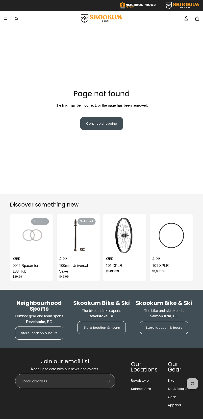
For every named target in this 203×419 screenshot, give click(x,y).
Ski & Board (177, 388)
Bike (171, 380)
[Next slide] (138, 235)
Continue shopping (101, 123)
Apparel (174, 405)
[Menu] (5, 18)
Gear (172, 397)
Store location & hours (39, 333)
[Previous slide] (111, 235)
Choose (140, 247)
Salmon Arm (141, 388)
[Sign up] (108, 381)
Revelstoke (140, 380)
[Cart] (197, 18)
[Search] (16, 18)
